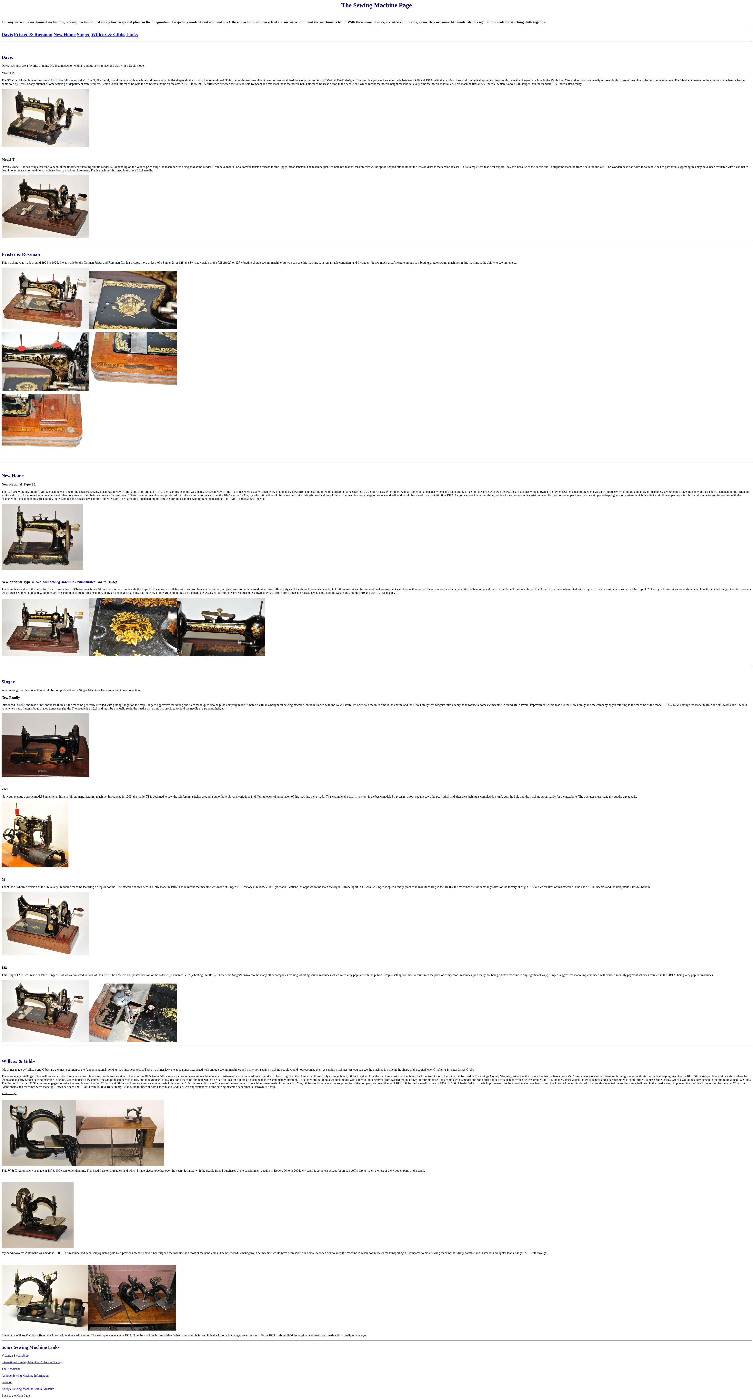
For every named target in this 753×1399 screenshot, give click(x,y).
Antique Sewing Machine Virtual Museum (28, 1389)
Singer (83, 34)
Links (132, 34)
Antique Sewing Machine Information (25, 1375)
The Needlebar (11, 1369)
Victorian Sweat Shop (15, 1355)
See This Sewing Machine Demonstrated (65, 582)
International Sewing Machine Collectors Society (32, 1362)
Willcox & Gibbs (108, 34)
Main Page (23, 1395)
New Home (65, 34)
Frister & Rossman (33, 34)
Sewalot (7, 1382)
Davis (7, 34)
